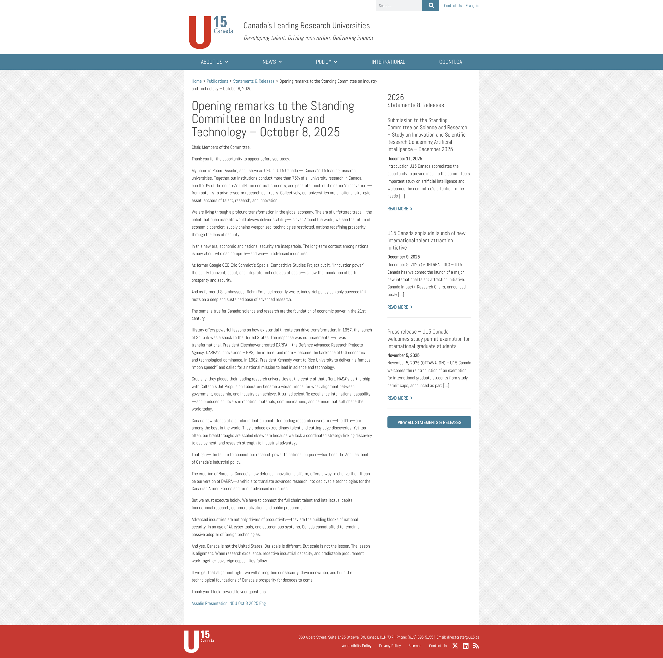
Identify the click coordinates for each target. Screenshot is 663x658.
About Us (211, 61)
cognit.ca (450, 61)
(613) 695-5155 (420, 637)
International (388, 61)
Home (197, 81)
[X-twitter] (455, 645)
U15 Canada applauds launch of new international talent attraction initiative (426, 240)
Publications (217, 81)
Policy (323, 61)
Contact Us (453, 5)
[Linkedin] (465, 645)
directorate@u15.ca (463, 637)
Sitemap (414, 645)
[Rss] (476, 645)
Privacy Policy (390, 645)
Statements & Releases (254, 81)
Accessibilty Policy (356, 645)
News (269, 61)
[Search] (430, 5)
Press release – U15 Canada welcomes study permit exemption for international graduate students (428, 339)
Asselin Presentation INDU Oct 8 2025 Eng (229, 603)
